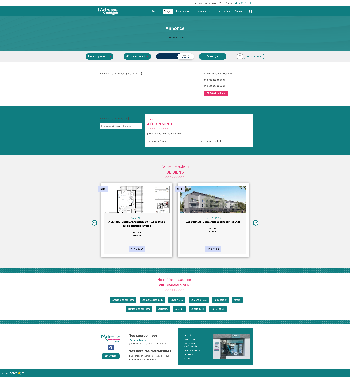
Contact (239, 11)
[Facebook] (250, 11)
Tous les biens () (138, 56)
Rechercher (254, 56)
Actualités (224, 11)
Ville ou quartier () (99, 56)
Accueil (156, 11)
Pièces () (213, 56)
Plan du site (189, 339)
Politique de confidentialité (190, 344)
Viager (167, 11)
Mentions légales (192, 350)
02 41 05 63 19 (138, 340)
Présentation (183, 11)
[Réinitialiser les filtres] (240, 56)
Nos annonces (202, 11)
